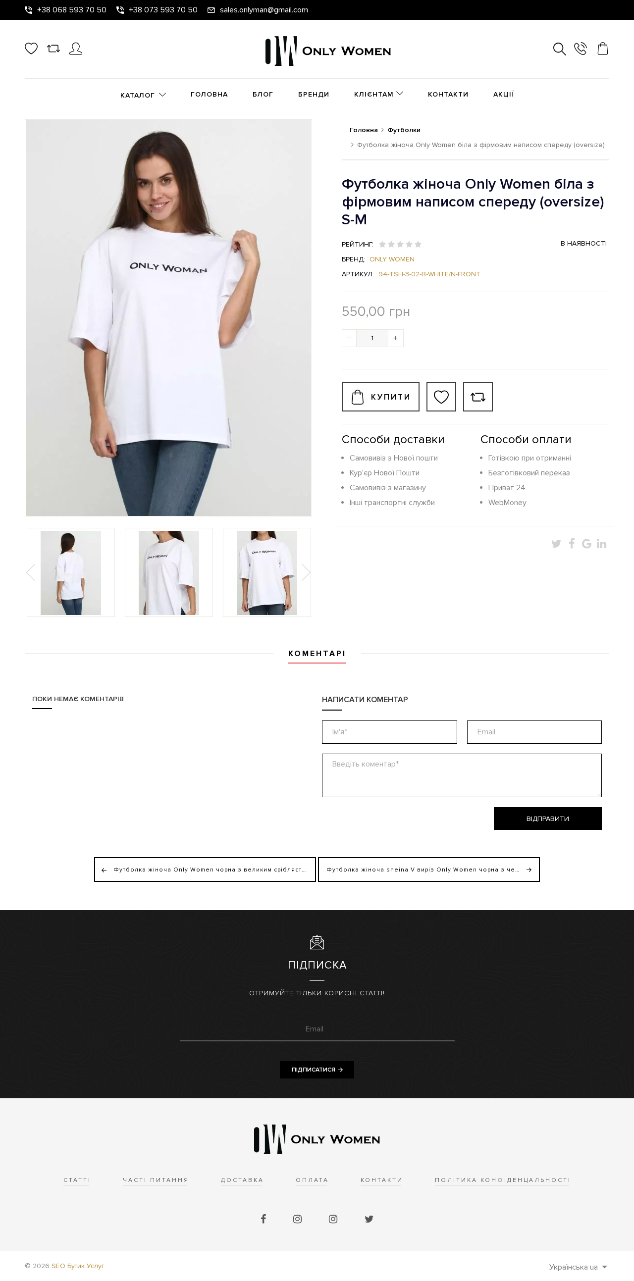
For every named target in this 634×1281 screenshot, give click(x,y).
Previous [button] (32, 572)
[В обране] (441, 396)
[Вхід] (75, 52)
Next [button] (305, 572)
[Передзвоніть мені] (580, 50)
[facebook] (264, 1220)
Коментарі (317, 654)
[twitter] (369, 1220)
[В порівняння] (478, 396)
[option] (71, 572)
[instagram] (299, 1220)
